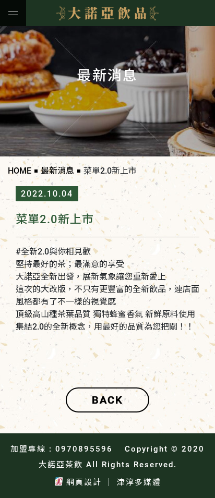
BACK (107, 400)
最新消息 (57, 171)
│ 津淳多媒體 (133, 482)
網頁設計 (84, 482)
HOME (19, 171)
